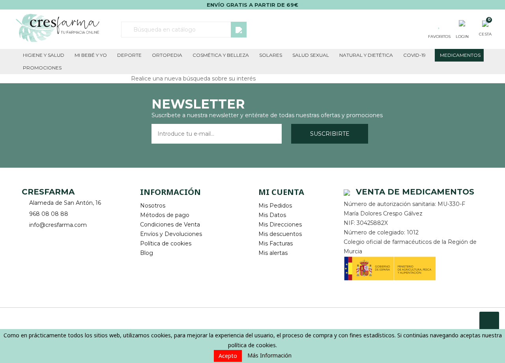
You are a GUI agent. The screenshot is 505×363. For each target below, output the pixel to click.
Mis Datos (272, 215)
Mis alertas (273, 252)
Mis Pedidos (275, 205)
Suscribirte (330, 133)
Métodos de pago (164, 215)
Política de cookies (165, 243)
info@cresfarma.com (58, 224)
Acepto (228, 355)
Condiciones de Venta (170, 224)
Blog (146, 252)
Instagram (50, 237)
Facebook (29, 237)
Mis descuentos (280, 234)
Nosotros (152, 205)
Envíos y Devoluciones (171, 234)
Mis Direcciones (280, 224)
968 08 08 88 (48, 213)
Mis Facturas (275, 243)
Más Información (269, 355)
